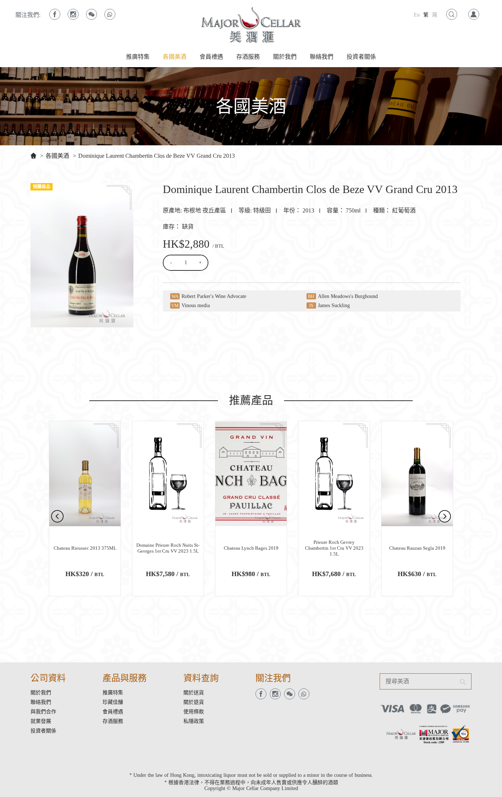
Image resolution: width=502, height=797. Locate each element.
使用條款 (193, 711)
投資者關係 (361, 57)
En (417, 15)
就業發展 (41, 721)
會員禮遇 (211, 57)
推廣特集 (138, 57)
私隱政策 (193, 721)
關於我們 (285, 57)
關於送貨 (193, 692)
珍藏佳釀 (113, 702)
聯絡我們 (321, 57)
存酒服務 (248, 57)
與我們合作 (43, 711)
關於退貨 (193, 702)
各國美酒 (174, 57)
